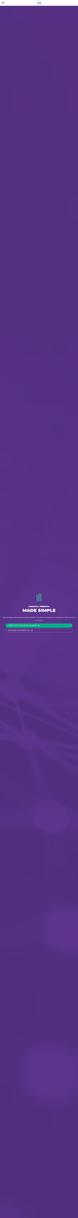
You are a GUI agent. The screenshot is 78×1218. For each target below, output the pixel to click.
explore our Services (19, 630)
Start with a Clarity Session (22, 625)
